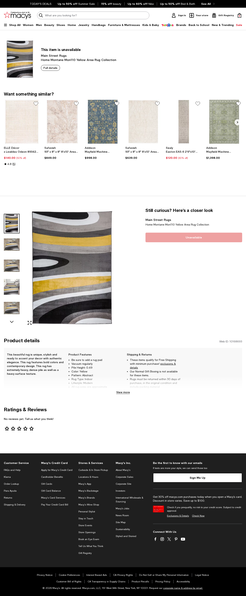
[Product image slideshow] (72, 268)
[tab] (12, 223)
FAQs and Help (12, 470)
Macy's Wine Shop (88, 504)
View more (123, 392)
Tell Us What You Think (90, 546)
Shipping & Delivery (14, 504)
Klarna (7, 477)
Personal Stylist (86, 511)
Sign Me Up (197, 477)
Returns (8, 497)
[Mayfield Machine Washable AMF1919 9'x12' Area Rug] (224, 122)
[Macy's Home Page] (17, 15)
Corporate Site (123, 484)
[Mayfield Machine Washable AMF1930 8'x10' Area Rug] (103, 122)
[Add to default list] (36, 103)
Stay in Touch (85, 518)
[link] (22, 156)
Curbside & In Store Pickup (93, 470)
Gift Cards (46, 484)
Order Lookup (11, 484)
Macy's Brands (86, 497)
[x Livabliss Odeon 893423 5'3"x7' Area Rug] (22, 122)
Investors (120, 490)
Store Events (85, 525)
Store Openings (87, 532)
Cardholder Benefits (52, 477)
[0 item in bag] (239, 15)
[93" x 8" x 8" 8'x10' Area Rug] (62, 122)
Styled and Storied (126, 536)
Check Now (198, 515)
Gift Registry (85, 553)
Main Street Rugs (53, 55)
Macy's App (84, 484)
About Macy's (123, 470)
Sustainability (123, 529)
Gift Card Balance (51, 490)
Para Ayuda (10, 490)
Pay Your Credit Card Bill (54, 504)
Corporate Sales (124, 477)
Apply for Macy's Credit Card (56, 470)
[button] (62, 268)
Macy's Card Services (53, 497)
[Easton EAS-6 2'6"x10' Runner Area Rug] (184, 122)
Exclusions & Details (178, 515)
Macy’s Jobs (122, 508)
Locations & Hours (88, 477)
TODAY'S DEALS (41, 3)
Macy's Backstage (88, 490)
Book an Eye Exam (88, 539)
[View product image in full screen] (29, 322)
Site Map (120, 522)
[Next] (237, 122)
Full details (50, 67)
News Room (122, 515)
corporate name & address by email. (183, 588)
